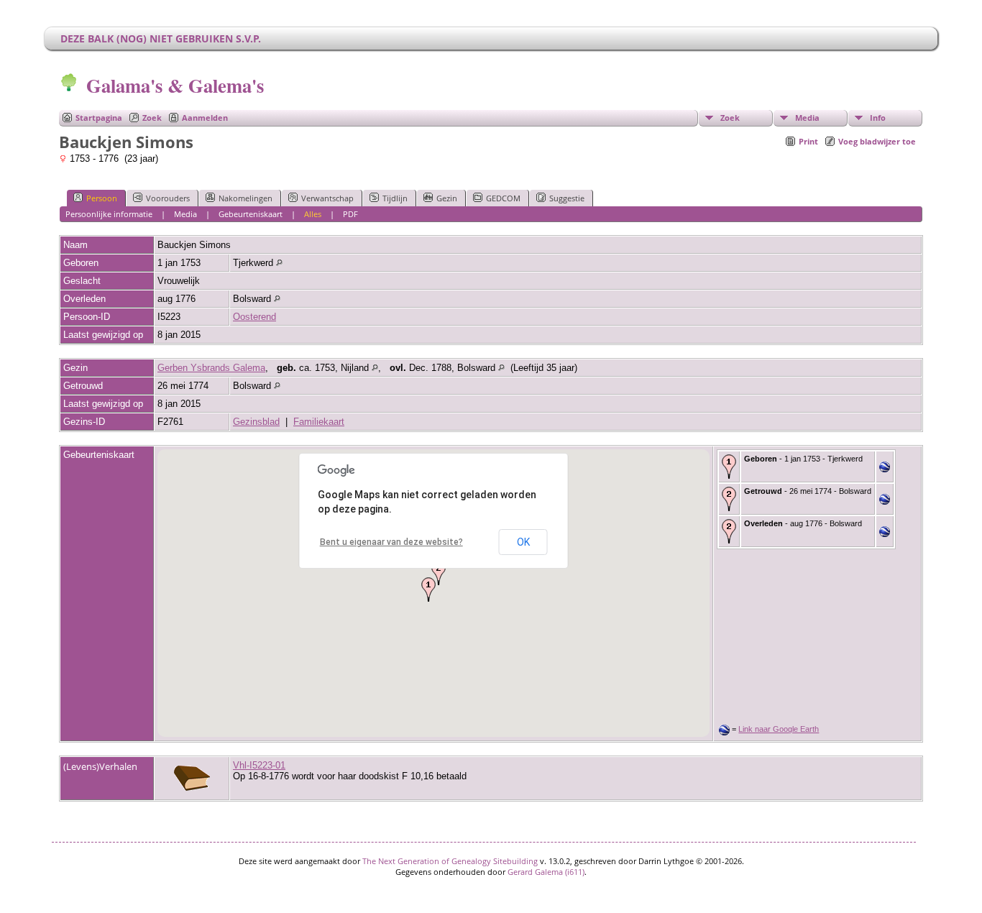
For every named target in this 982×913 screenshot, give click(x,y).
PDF (350, 213)
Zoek (152, 117)
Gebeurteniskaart (251, 213)
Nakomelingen (245, 198)
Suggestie (566, 198)
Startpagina (98, 117)
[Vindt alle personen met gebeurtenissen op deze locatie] (279, 262)
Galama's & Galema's (175, 85)
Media (807, 117)
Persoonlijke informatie (108, 213)
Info (878, 117)
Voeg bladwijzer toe (877, 141)
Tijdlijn (395, 198)
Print (808, 141)
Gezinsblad (256, 421)
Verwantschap (327, 198)
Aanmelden (205, 117)
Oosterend (254, 316)
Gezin (446, 198)
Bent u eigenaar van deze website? (391, 542)
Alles (312, 213)
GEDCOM (503, 198)
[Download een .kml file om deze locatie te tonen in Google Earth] (884, 469)
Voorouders (168, 198)
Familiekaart (318, 421)
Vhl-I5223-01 (259, 765)
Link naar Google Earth (778, 729)
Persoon (101, 198)
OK (523, 542)
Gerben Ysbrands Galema (211, 367)
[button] (428, 589)
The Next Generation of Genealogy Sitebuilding (450, 860)
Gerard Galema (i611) (546, 871)
